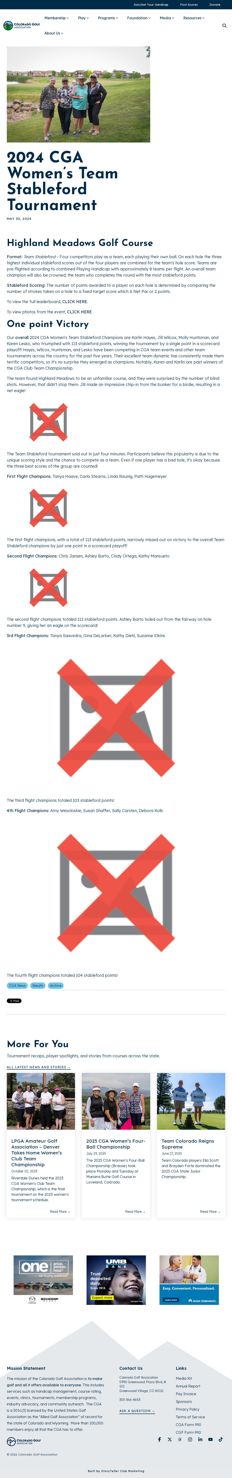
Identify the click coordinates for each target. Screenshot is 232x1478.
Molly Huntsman (194, 337)
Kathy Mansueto (153, 556)
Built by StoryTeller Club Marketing (116, 1471)
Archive (55, 986)
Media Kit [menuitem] (184, 1378)
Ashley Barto (97, 556)
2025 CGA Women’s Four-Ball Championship (115, 1144)
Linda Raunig (120, 476)
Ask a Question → (137, 1411)
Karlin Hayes (143, 337)
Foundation (137, 18)
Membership (55, 18)
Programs (106, 18)
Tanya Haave (65, 476)
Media (165, 18)
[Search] (224, 26)
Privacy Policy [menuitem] (187, 1409)
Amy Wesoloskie (65, 810)
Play (82, 18)
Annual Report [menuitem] (188, 1386)
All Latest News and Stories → (39, 1067)
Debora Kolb (151, 810)
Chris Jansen (71, 556)
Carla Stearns (93, 476)
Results (37, 986)
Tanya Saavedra (65, 635)
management (64, 1391)
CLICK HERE (74, 301)
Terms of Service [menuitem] (190, 1417)
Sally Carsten (124, 810)
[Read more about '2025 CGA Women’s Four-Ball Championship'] (116, 1101)
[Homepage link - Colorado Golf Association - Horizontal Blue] (24, 1443)
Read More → (60, 1211)
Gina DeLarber (97, 635)
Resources (192, 18)
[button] (160, 1439)
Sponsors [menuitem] (184, 1401)
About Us (52, 33)
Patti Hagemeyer (150, 476)
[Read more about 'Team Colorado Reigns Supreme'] (191, 1101)
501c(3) (19, 1410)
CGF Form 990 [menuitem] (188, 1432)
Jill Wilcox (166, 337)
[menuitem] (148, 4)
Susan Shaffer (96, 810)
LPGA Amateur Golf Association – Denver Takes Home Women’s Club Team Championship (36, 1152)
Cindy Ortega (123, 556)
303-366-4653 (129, 1400)
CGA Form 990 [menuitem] (188, 1424)
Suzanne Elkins (151, 635)
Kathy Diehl (124, 635)
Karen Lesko (18, 343)
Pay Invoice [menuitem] (186, 1394)
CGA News (17, 986)
